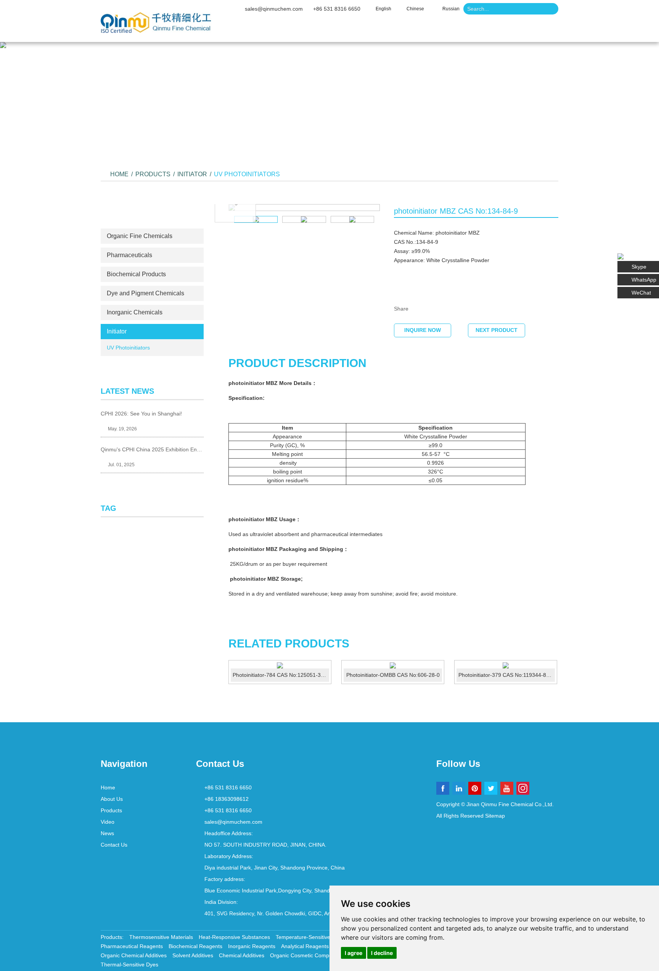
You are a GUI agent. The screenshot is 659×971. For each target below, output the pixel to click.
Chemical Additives (241, 955)
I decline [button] (382, 953)
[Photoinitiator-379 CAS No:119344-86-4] (505, 665)
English (383, 8)
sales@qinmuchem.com (274, 9)
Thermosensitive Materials (161, 937)
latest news (127, 391)
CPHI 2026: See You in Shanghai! (141, 414)
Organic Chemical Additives (134, 955)
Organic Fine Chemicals (139, 236)
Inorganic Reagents (251, 946)
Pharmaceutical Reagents (132, 946)
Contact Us (499, 30)
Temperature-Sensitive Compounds (318, 937)
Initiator (192, 174)
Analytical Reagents (305, 946)
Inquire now (422, 330)
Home (258, 30)
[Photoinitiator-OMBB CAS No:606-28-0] (393, 665)
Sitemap (495, 816)
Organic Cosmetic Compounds (307, 955)
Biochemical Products (136, 274)
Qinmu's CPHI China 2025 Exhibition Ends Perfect (152, 449)
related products (288, 643)
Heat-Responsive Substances (234, 937)
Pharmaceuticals (129, 255)
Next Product (497, 330)
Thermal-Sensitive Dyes (129, 964)
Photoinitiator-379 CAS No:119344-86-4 (506, 675)
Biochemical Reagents (195, 946)
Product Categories (152, 214)
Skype (639, 267)
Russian (451, 8)
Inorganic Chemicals (134, 312)
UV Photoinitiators (247, 174)
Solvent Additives (192, 955)
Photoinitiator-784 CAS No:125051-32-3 (281, 675)
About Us (306, 30)
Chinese (415, 8)
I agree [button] (353, 953)
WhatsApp (644, 280)
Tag (108, 508)
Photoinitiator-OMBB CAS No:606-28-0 (393, 675)
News (449, 30)
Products (358, 30)
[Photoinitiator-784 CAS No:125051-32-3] (280, 665)
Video (406, 30)
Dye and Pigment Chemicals (145, 293)
